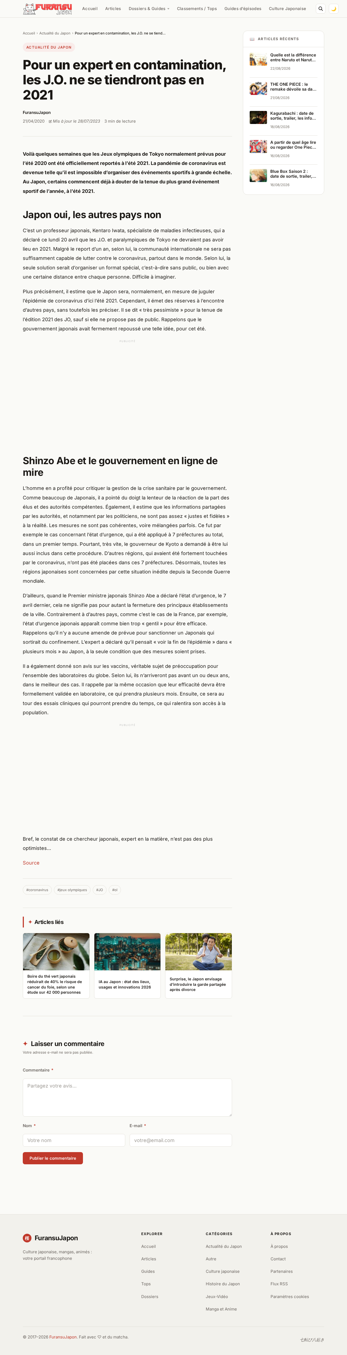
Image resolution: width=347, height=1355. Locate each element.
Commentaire (38, 1070)
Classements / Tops (197, 8)
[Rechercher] (321, 9)
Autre (211, 1258)
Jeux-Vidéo (217, 1296)
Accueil (90, 8)
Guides (148, 1271)
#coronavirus (37, 890)
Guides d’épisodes (242, 8)
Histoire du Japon (223, 1283)
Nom (29, 1125)
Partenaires (282, 1271)
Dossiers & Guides (147, 8)
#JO (99, 890)
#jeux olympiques (72, 890)
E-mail (138, 1125)
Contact (278, 1258)
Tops (146, 1283)
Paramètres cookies (290, 1296)
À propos (279, 1246)
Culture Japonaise (287, 8)
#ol (114, 890)
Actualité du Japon (54, 33)
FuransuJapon (63, 1337)
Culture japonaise (223, 1271)
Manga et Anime (221, 1309)
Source (31, 863)
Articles (113, 8)
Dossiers (149, 1296)
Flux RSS (279, 1283)
